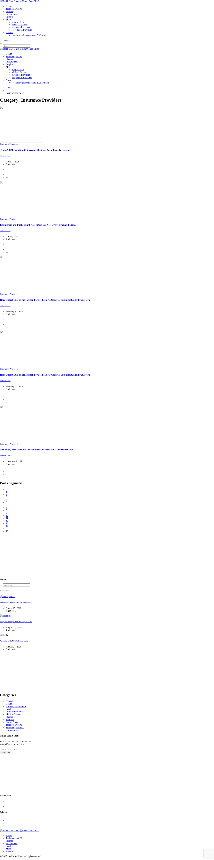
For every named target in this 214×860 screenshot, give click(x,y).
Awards (9, 32)
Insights (9, 16)
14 (7, 526)
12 (7, 520)
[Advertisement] (22, 556)
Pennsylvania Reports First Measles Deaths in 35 (17, 602)
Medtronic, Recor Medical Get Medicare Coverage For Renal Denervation (36, 449)
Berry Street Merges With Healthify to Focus (16, 622)
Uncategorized (12, 730)
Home (9, 87)
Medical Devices (19, 24)
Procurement (11, 14)
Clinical (9, 701)
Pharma (9, 11)
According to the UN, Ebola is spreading (14, 641)
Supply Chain (18, 22)
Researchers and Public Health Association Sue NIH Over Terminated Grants (38, 225)
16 (7, 531)
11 (7, 518)
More (8, 19)
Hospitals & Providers (22, 30)
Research (10, 719)
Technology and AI (15, 727)
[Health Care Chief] (19, 1)
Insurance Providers (21, 27)
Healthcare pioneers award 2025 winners (30, 35)
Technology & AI (14, 9)
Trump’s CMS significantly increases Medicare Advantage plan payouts (35, 150)
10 (7, 515)
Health (9, 6)
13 (7, 523)
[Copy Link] (7, 177)
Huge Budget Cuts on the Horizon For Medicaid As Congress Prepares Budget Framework (45, 300)
